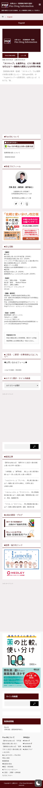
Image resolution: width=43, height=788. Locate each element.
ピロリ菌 (23, 55)
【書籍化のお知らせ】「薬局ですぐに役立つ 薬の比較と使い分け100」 (11, 749)
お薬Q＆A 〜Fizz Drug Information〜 (23, 783)
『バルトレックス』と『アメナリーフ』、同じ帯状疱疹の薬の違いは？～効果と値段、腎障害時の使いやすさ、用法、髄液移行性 (21, 495)
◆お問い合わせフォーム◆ (15, 362)
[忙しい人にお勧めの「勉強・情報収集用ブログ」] (21, 534)
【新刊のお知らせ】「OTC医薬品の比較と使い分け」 (11, 742)
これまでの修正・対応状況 (12, 370)
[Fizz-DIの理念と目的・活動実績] (21, 145)
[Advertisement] (21, 109)
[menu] (39, 4)
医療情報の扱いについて (12, 152)
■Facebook (26, 743)
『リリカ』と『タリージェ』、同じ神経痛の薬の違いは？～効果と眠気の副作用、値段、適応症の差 (21, 505)
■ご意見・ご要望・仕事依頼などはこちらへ (11, 774)
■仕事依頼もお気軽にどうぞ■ (21, 198)
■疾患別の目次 (7, 764)
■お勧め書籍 (26, 746)
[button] (38, 783)
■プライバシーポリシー (10, 769)
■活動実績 (5, 761)
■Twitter (25, 741)
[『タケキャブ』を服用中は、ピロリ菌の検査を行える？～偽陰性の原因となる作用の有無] (21, 40)
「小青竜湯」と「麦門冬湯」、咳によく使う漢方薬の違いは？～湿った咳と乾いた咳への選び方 (21, 473)
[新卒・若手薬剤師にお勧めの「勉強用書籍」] (21, 523)
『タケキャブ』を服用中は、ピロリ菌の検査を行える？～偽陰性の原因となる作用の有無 (21, 65)
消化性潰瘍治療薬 (10, 55)
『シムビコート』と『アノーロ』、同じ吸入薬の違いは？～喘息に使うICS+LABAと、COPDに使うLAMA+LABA (21, 483)
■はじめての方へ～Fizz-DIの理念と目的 (11, 756)
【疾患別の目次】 (10, 157)
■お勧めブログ (27, 749)
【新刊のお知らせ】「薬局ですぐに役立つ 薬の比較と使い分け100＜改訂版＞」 (21, 464)
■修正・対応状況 (7, 767)
